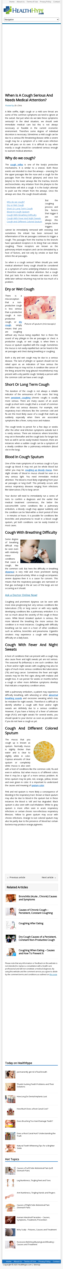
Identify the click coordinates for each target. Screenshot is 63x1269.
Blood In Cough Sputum (18, 211)
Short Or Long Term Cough (20, 208)
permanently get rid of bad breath (32, 1072)
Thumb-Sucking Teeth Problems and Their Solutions (35, 1085)
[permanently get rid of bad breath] (10, 1076)
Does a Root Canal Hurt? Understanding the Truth (36, 1134)
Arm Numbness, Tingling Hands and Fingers (36, 1192)
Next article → (49, 877)
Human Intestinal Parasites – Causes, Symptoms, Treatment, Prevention (33, 1218)
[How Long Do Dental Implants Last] (10, 1101)
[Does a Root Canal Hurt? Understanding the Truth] (10, 1138)
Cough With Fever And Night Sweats (24, 218)
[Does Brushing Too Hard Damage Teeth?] (10, 1126)
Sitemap (37, 1264)
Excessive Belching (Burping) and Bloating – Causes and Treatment (36, 1243)
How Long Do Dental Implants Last (32, 1096)
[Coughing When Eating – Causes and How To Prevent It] (11, 954)
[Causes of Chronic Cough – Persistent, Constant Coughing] (11, 913)
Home (12, 1)
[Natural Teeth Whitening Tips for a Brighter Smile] (10, 1150)
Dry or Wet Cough (15, 205)
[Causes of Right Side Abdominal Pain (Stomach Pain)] (10, 1210)
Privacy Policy (45, 1)
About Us (20, 1)
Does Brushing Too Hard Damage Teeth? (35, 1121)
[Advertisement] (31, 59)
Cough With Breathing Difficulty (21, 215)
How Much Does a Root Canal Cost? (32, 1108)
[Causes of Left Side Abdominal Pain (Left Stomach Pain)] (10, 1173)
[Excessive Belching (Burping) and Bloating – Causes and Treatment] (10, 1247)
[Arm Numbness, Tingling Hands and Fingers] (10, 1197)
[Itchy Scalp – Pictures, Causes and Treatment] (10, 1234)
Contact (56, 1)
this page (53, 974)
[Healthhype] (25, 10)
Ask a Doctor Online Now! (21, 595)
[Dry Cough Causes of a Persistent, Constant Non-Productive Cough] (11, 940)
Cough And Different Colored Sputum (24, 221)
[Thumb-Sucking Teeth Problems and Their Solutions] (10, 1089)
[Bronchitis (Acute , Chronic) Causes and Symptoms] (11, 900)
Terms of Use (32, 1)
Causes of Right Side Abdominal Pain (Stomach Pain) (33, 1206)
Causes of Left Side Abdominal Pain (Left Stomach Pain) (35, 1169)
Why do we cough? (16, 202)
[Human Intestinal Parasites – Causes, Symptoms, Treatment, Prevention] (10, 1222)
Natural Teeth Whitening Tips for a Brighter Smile (36, 1146)
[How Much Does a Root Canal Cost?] (10, 1113)
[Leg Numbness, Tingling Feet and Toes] (10, 1185)
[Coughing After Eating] (11, 927)
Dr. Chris (18, 105)
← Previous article (16, 877)
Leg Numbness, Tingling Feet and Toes (34, 1180)
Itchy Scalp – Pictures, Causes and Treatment (37, 1229)
